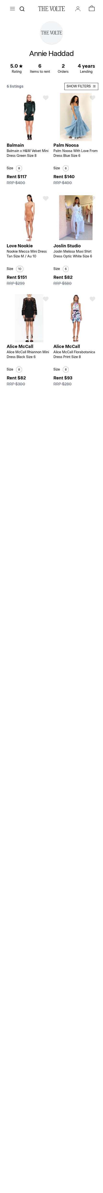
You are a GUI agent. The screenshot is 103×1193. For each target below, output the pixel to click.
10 (19, 269)
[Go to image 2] (29, 138)
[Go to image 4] (80, 339)
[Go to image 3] (32, 138)
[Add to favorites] (45, 98)
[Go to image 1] (26, 138)
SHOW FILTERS (79, 86)
